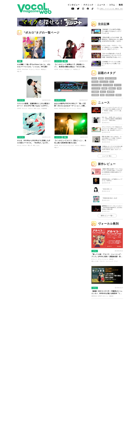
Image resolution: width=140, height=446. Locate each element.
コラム (112, 5)
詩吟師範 (95, 95)
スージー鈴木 (108, 85)
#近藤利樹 (44, 108)
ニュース (101, 5)
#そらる (19, 145)
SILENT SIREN (111, 78)
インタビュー (74, 5)
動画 (121, 5)
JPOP (94, 78)
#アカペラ (94, 259)
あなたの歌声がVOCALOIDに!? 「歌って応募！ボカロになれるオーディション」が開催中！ (70, 106)
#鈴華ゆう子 (76, 69)
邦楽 (65, 61)
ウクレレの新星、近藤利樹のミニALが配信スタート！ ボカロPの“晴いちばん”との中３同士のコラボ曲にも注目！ (33, 106)
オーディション (60, 100)
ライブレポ (95, 88)
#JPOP (19, 69)
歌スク (103, 91)
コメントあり (96, 85)
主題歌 (104, 88)
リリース (58, 61)
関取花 (118, 95)
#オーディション (71, 108)
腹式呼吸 (111, 91)
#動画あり (43, 69)
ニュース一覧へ (107, 156)
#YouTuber (25, 69)
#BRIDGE (94, 296)
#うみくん (32, 69)
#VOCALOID (62, 108)
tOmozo (95, 81)
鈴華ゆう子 (110, 95)
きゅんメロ (103, 81)
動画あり (112, 88)
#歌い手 (19, 71)
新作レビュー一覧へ (107, 215)
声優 (119, 88)
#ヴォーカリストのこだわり (66, 145)
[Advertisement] (107, 312)
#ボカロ (38, 69)
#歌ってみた (36, 145)
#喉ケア (56, 147)
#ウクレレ (25, 108)
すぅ (111, 81)
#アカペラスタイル (103, 259)
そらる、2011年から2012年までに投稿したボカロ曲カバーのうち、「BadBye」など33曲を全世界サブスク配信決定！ (33, 143)
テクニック (88, 5)
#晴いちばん (37, 108)
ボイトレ (117, 85)
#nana (56, 108)
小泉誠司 (95, 91)
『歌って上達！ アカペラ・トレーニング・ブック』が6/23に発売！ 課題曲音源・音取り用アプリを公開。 (106, 256)
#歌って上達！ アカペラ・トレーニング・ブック (104, 261)
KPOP (101, 78)
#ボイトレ (105, 296)
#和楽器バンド (68, 69)
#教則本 (111, 259)
